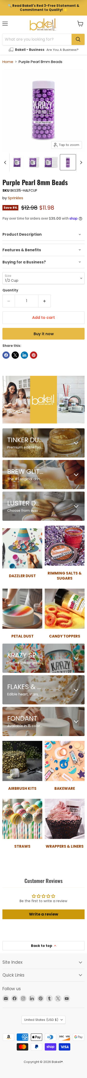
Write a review (43, 914)
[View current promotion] (43, 7)
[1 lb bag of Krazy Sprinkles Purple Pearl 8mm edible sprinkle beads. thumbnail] (17, 162)
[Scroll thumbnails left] (6, 162)
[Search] (78, 39)
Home (7, 62)
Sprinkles (15, 197)
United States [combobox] (41, 1019)
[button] (80, 23)
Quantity (10, 290)
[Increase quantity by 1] (44, 301)
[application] (43, 234)
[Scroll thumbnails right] (80, 162)
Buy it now (44, 334)
